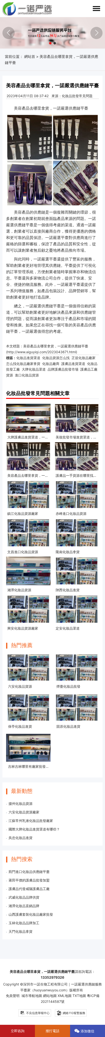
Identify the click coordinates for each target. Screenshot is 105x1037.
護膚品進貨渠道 (73, 364)
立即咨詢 (17, 1031)
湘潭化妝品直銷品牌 (24, 906)
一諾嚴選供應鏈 (66, 108)
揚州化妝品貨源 (20, 803)
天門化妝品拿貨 (20, 931)
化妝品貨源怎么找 (56, 358)
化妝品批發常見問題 (77, 96)
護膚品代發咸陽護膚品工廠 (29, 889)
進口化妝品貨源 (27, 375)
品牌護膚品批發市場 (63, 369)
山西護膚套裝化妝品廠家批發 (31, 914)
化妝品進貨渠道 (28, 358)
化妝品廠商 (50, 364)
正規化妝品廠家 (83, 358)
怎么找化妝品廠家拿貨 (23, 364)
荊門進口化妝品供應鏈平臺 (29, 872)
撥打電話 (52, 1031)
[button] (50, 43)
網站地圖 (50, 996)
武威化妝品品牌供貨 (24, 897)
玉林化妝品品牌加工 (24, 923)
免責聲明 (13, 996)
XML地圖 (65, 996)
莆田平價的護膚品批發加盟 (29, 880)
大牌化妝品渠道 (34, 369)
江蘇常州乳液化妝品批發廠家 (31, 821)
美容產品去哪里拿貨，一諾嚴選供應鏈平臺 (55, 346)
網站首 (29, 56)
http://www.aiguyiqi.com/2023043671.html (41, 352)
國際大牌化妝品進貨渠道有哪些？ (34, 829)
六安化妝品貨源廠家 (24, 812)
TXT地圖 (79, 996)
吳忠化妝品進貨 (20, 838)
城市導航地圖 (31, 996)
